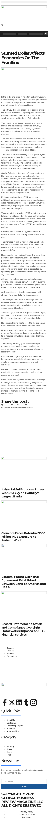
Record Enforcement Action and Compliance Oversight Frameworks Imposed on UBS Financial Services (22, 629)
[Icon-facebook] (4, 702)
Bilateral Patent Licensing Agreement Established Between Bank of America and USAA (23, 582)
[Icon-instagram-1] (33, 702)
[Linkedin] (19, 702)
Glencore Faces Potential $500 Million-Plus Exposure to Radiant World (23, 536)
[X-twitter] (12, 702)
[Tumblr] (26, 702)
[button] (24, 2)
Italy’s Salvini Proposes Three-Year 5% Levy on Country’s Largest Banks (22, 493)
